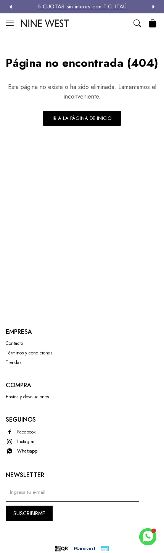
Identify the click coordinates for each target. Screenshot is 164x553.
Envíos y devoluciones (27, 396)
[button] (153, 6)
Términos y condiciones (29, 352)
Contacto (14, 343)
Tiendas (13, 362)
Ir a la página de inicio (82, 118)
